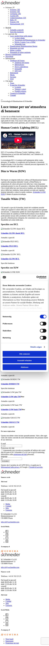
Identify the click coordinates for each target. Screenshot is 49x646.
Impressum (9, 641)
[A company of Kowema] (9, 552)
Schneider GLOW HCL (10, 259)
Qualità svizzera (20, 91)
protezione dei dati (20, 454)
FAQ (12, 79)
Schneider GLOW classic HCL (13, 233)
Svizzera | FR (15, 12)
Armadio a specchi (16, 30)
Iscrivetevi (5, 461)
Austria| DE (14, 16)
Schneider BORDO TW (10, 384)
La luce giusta (20, 38)
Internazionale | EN (17, 24)
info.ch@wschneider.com (10, 522)
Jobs (7, 508)
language (4, 456)
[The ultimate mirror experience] (10, 4)
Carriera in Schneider (17, 93)
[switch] (43, 323)
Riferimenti (14, 73)
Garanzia (8, 510)
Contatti (13, 95)
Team (12, 83)
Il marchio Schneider (17, 85)
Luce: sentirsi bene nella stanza (21, 36)
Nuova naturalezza (21, 67)
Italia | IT (13, 20)
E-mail (3, 444)
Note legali (9, 639)
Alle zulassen (24, 354)
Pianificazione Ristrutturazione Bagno (23, 46)
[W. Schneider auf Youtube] (6, 539)
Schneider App (20, 44)
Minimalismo (19, 65)
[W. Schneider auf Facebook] (6, 532)
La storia (18, 87)
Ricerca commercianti (13, 54)
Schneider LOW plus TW (11, 397)
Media (12, 75)
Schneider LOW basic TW (11, 409)
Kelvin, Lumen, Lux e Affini (25, 42)
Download (9, 56)
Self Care (18, 71)
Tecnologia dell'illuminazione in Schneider (30, 40)
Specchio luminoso (17, 32)
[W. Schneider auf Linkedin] (6, 535)
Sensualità (18, 69)
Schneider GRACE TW (10, 422)
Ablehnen (24, 367)
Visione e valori (20, 89)
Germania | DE (15, 14)
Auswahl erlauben (24, 360)
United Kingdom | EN (18, 18)
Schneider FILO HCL (9, 246)
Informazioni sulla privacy (10, 467)
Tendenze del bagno (17, 61)
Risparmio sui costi (17, 48)
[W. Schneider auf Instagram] (6, 542)
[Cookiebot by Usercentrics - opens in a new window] (36, 277)
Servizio (13, 77)
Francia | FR (14, 22)
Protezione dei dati (7, 448)
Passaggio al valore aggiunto (20, 52)
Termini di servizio (36, 467)
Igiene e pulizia (15, 50)
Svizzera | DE (15, 10)
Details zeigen (36, 347)
